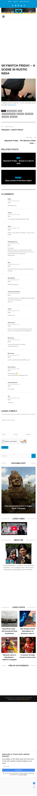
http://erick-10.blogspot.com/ (20, 375)
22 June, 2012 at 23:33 (13, 264)
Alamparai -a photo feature (12, 130)
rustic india (29, 113)
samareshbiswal (12, 382)
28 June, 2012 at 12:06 (13, 398)
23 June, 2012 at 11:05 (13, 279)
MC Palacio (11, 338)
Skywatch (13, 105)
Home (9, 1)
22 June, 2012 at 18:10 (13, 243)
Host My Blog (25, 699)
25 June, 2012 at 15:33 (13, 324)
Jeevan (10, 212)
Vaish (9, 226)
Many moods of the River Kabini (18, 181)
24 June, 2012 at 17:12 (13, 310)
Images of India (12, 110)
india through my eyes (9, 113)
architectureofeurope (14, 291)
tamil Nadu (13, 116)
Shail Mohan (11, 278)
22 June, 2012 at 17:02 (13, 228)
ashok (9, 309)
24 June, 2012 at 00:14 (13, 293)
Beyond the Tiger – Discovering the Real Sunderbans (9, 631)
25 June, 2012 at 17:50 (13, 369)
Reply (9, 202)
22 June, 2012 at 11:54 (13, 200)
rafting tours (11, 322)
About (16, 1)
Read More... (29, 569)
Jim (9, 396)
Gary (9, 262)
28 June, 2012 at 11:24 (13, 384)
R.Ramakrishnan (12, 241)
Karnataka (20, 113)
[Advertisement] (18, 42)
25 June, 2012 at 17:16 (13, 355)
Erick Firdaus (11, 367)
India (20, 110)
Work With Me (24, 1)
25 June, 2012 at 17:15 (13, 339)
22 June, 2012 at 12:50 (13, 214)
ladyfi (9, 199)
